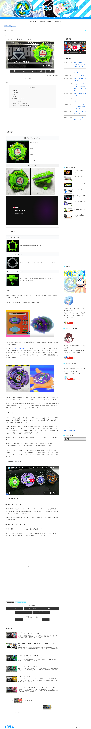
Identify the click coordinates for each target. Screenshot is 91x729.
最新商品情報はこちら (10, 26)
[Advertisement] (32, 119)
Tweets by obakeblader (70, 430)
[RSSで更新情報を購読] (45, 619)
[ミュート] (82, 52)
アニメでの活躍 (17, 101)
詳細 (14, 94)
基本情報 (15, 90)
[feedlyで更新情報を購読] (19, 619)
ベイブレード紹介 (10, 602)
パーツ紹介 (15, 92)
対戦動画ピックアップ (18, 98)
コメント (15, 96)
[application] (75, 47)
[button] (86, 30)
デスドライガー (19, 348)
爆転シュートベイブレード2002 (22, 105)
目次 (30, 87)
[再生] (65, 52)
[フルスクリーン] (84, 52)
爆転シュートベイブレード (20, 103)
